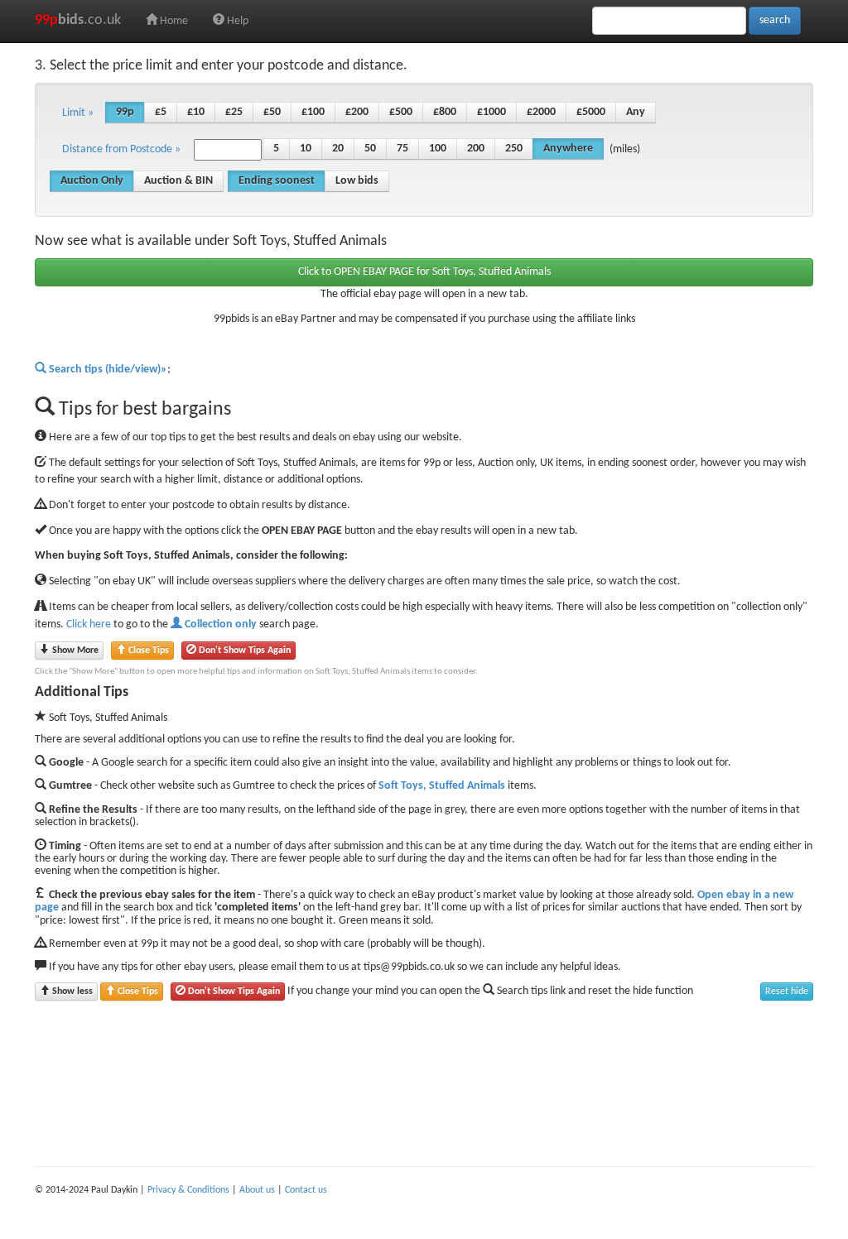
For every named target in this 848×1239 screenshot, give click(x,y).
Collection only (219, 624)
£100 (313, 112)
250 (514, 148)
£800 (444, 112)
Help (236, 21)
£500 (400, 112)
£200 (357, 112)
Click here (88, 624)
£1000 (491, 112)
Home (172, 21)
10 (305, 148)
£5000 (590, 112)
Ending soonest (276, 181)
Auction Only (91, 181)
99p (125, 112)
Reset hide (786, 991)
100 (437, 148)
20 (338, 148)
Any (635, 112)
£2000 (541, 112)
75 (402, 148)
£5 (160, 112)
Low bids (356, 181)
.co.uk (78, 20)
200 (475, 148)
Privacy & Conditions (188, 1190)
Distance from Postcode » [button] (121, 149)
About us (257, 1190)
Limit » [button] (78, 113)
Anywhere (568, 148)
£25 (234, 112)
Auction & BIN (178, 181)
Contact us (306, 1190)
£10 (196, 112)
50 (370, 148)
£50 (272, 112)
